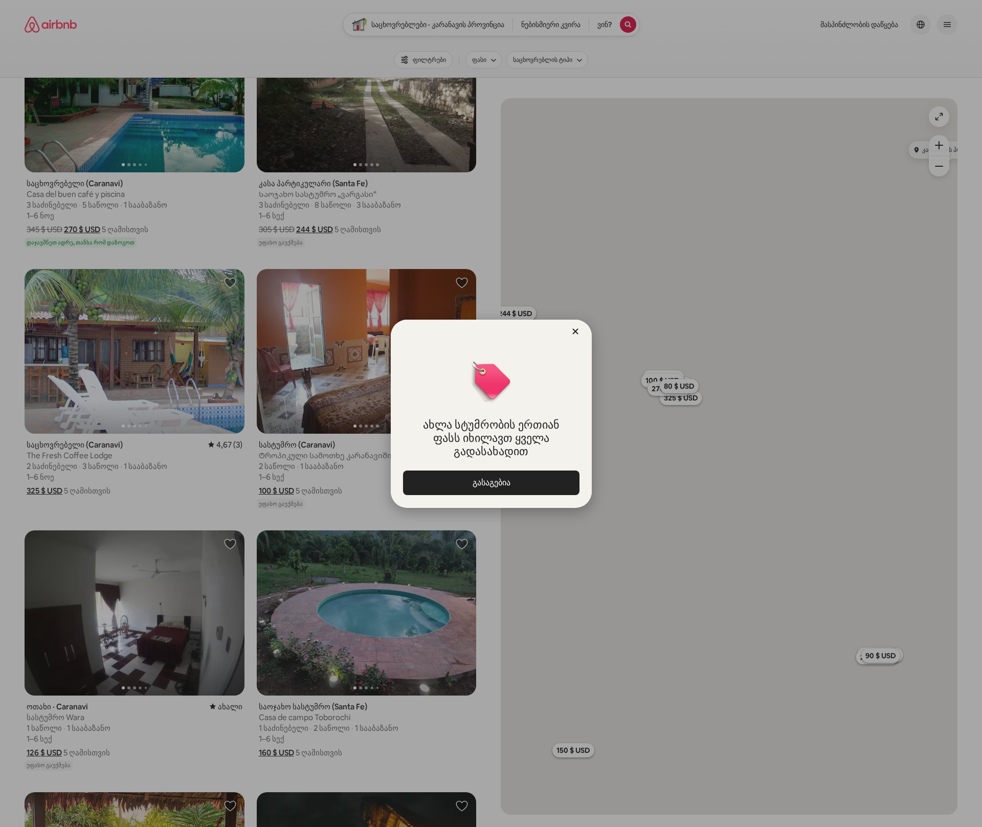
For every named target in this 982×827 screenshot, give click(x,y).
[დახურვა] (575, 331)
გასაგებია (491, 482)
